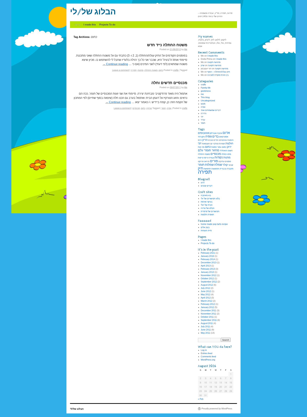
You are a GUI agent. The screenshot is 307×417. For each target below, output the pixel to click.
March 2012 (206, 301)
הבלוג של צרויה (207, 208)
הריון (205, 139)
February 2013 (208, 269)
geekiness (206, 91)
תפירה (134, 69)
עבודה (211, 158)
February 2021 (208, 253)
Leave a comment (120, 69)
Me (185, 49)
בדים (215, 136)
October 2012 (207, 278)
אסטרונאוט (223, 137)
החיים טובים (213, 140)
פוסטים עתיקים (225, 161)
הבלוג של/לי (93, 12)
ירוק (229, 146)
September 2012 (209, 281)
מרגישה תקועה (213, 62)
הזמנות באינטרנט (226, 140)
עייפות (200, 158)
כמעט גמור (222, 147)
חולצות (229, 143)
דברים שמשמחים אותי (211, 110)
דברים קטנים (206, 186)
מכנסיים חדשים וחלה (169, 82)
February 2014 (208, 259)
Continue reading (115, 64)
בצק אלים (205, 227)
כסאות (214, 147)
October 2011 (207, 317)
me (202, 94)
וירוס (200, 140)
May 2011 (205, 333)
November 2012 (208, 275)
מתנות (140, 69)
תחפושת (207, 169)
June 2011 (206, 329)
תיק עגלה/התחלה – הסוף (218, 72)
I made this (90, 24)
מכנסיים (136, 107)
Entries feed (206, 353)
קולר (225, 164)
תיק (200, 168)
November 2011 (208, 313)
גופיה (208, 136)
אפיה (169, 107)
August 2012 (207, 285)
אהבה (219, 133)
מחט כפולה (226, 154)
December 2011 (208, 310)
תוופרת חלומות (207, 214)
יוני (202, 116)
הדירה (203, 113)
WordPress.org (208, 360)
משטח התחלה (151, 69)
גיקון (203, 137)
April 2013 (206, 265)
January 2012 (207, 307)
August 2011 (207, 323)
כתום (161, 69)
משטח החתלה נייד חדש (167, 44)
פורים (214, 161)
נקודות (219, 157)
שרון (202, 65)
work (203, 104)
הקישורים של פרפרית (210, 211)
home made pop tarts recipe (214, 224)
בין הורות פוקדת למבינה (217, 75)
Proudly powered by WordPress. (217, 408)
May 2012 (205, 294)
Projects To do (107, 24)
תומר (163, 107)
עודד (203, 120)
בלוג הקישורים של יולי (210, 198)
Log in (204, 350)
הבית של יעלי (206, 205)
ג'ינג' (203, 182)
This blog (205, 97)
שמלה (218, 164)
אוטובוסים (203, 133)
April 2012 (206, 297)
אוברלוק (213, 133)
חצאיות (222, 144)
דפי (199, 137)
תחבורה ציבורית (226, 169)
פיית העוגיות (206, 230)
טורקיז (149, 107)
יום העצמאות (207, 144)
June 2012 (206, 291)
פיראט (206, 161)
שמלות (209, 164)
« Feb (200, 399)
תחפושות (215, 169)
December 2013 (208, 262)
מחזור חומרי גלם (208, 150)
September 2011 (209, 320)
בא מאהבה (206, 195)
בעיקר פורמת (206, 202)
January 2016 (207, 256)
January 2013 (207, 272)
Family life (206, 88)
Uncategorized (208, 100)
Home (77, 24)
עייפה (206, 158)
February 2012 (208, 304)
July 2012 (205, 288)
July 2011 (205, 326)
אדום (226, 133)
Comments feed (208, 356)
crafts (175, 69)
